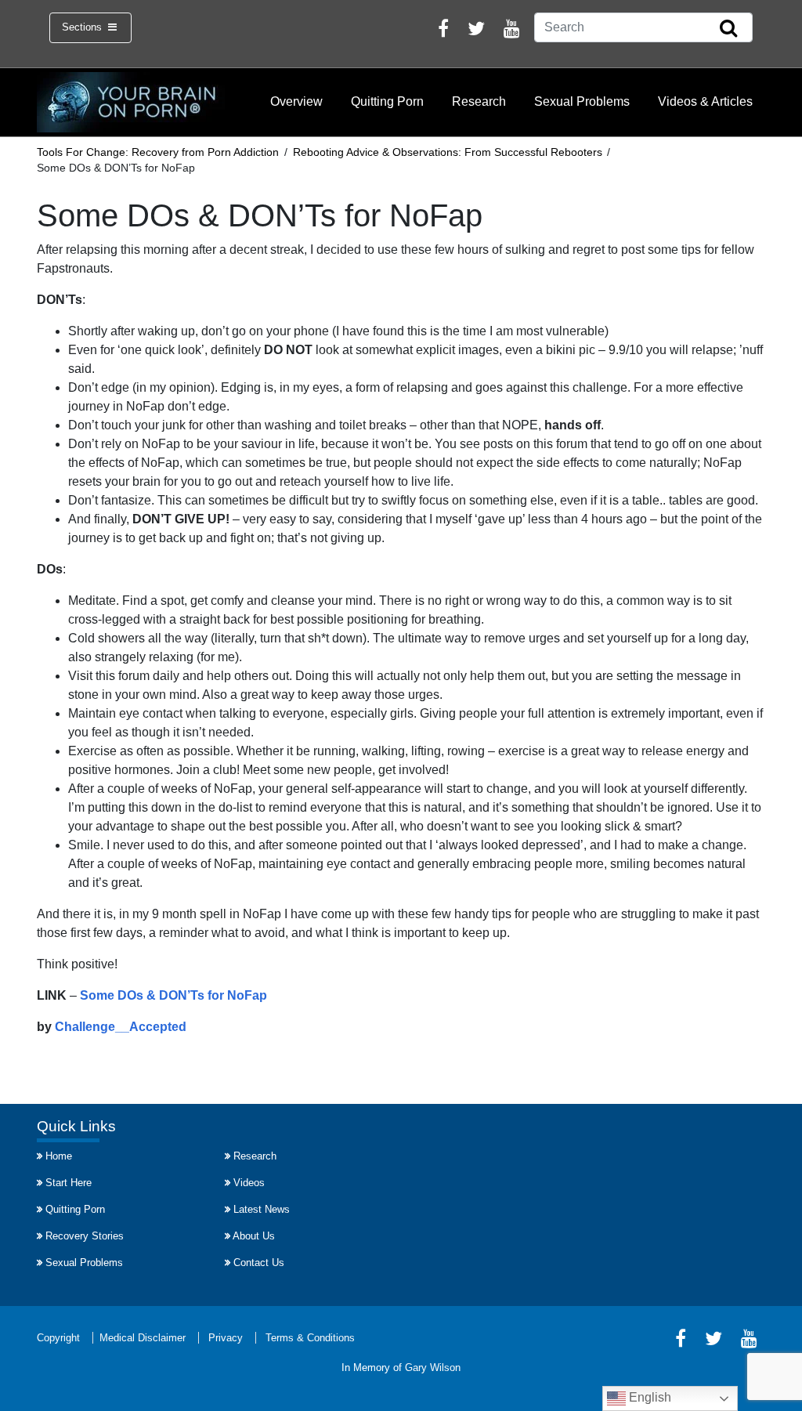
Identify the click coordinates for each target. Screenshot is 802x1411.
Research (479, 101)
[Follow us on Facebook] (443, 31)
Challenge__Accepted (120, 1026)
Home (58, 1156)
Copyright (58, 1338)
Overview (296, 101)
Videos (249, 1182)
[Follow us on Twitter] (476, 31)
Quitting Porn (387, 101)
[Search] (728, 29)
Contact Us (258, 1262)
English (648, 1397)
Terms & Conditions (310, 1338)
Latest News (261, 1209)
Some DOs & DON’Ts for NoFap (172, 995)
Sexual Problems (582, 101)
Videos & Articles (705, 101)
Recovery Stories (84, 1236)
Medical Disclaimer (142, 1338)
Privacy (225, 1338)
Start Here (68, 1182)
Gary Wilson (433, 1367)
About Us (254, 1236)
